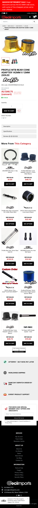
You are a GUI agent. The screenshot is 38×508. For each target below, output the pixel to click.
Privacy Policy (8, 422)
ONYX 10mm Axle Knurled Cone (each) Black (28, 211)
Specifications (7, 131)
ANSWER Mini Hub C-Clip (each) (10, 171)
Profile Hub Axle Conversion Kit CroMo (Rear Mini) (10, 211)
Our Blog (19, 458)
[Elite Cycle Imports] (11, 17)
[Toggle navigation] (30, 17)
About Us (19, 449)
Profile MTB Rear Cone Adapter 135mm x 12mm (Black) (10, 331)
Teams (19, 453)
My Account (19, 436)
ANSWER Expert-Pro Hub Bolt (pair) (28, 251)
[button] (19, 111)
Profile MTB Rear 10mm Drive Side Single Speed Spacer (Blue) (28, 292)
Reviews (6, 136)
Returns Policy (19, 475)
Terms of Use (19, 468)
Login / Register (32, 13)
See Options (10, 224)
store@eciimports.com (12, 490)
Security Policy (19, 477)
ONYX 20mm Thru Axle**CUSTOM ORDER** (10, 291)
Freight (19, 470)
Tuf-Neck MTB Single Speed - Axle (28, 331)
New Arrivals (19, 455)
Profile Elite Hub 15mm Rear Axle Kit (10, 251)
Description (6, 126)
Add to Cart (9, 111)
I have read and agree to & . (17, 422)
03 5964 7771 (8, 487)
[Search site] (34, 21)
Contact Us (19, 460)
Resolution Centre (19, 441)
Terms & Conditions (24, 421)
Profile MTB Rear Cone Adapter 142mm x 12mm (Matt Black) (28, 172)
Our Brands (19, 451)
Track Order (19, 439)
